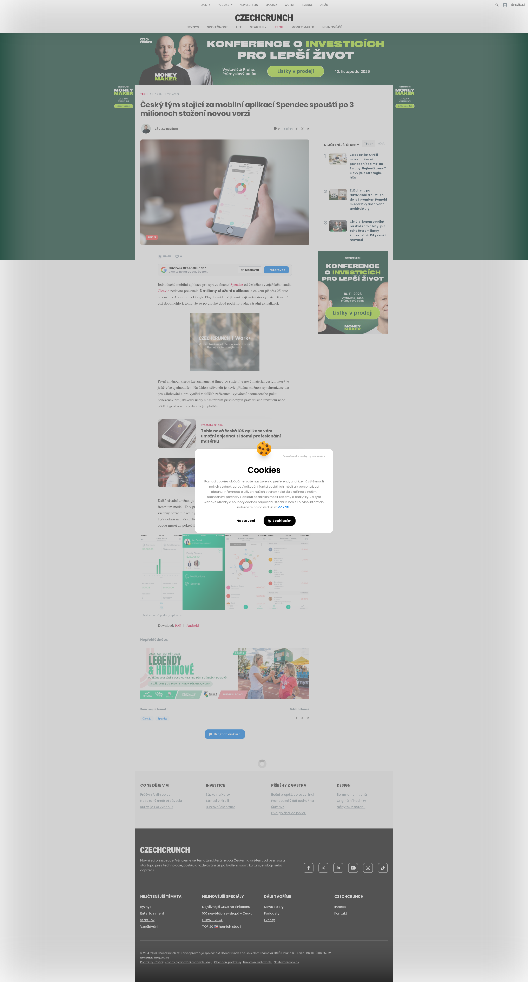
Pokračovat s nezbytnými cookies (304, 456)
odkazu (284, 507)
